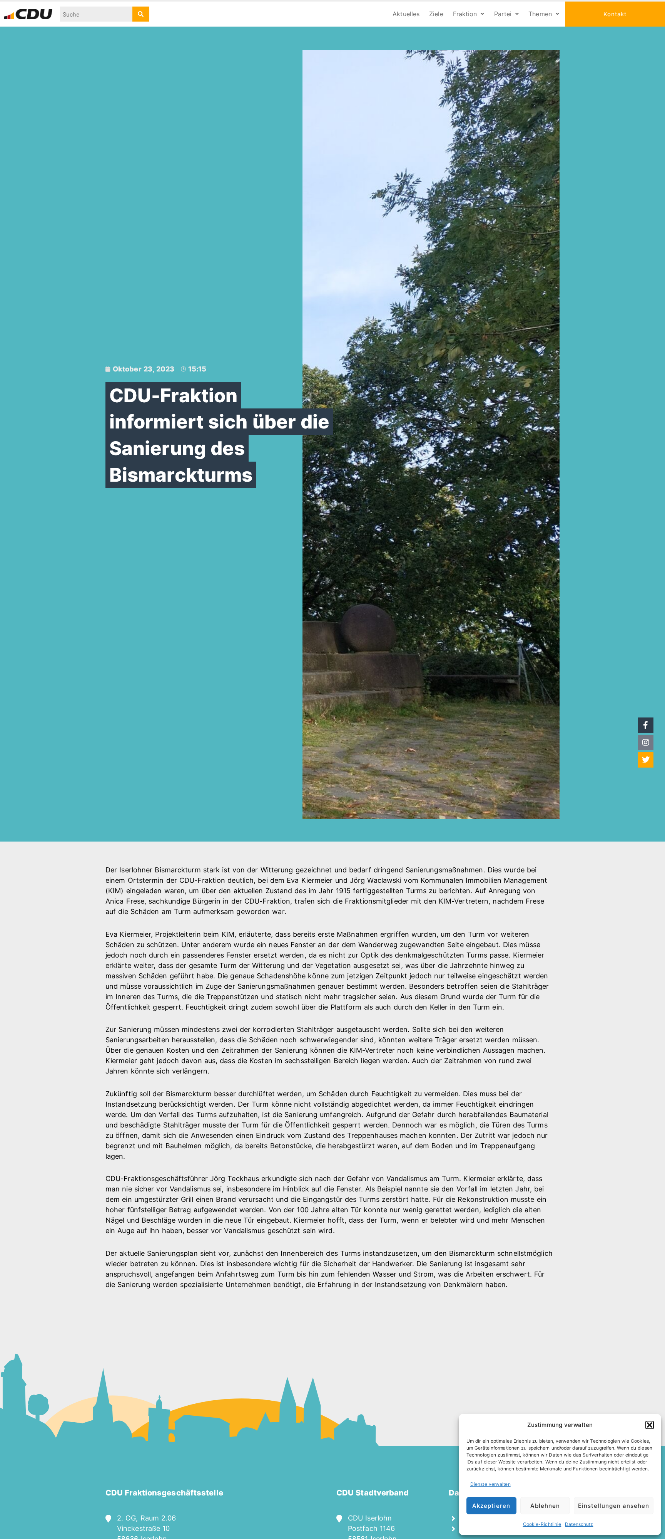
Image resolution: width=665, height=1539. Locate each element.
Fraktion (465, 14)
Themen (540, 14)
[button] (649, 1425)
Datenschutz (579, 1524)
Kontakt (615, 14)
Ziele (436, 14)
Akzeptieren (491, 1505)
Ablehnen (545, 1505)
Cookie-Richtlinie (542, 1524)
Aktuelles (406, 14)
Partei (503, 14)
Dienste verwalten (490, 1484)
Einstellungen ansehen (613, 1505)
